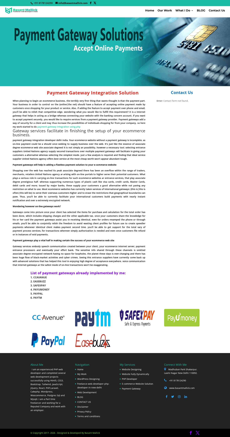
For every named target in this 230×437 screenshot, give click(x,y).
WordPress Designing (88, 378)
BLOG (201, 10)
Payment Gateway (131, 388)
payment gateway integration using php (58, 126)
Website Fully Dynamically (135, 374)
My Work (81, 374)
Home (149, 10)
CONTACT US (84, 401)
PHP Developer (129, 378)
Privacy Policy (84, 411)
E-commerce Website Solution (137, 383)
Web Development (87, 392)
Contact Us (217, 10)
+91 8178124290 (177, 380)
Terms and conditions (88, 416)
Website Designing (131, 369)
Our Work (165, 10)
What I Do (182, 10)
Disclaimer (82, 406)
